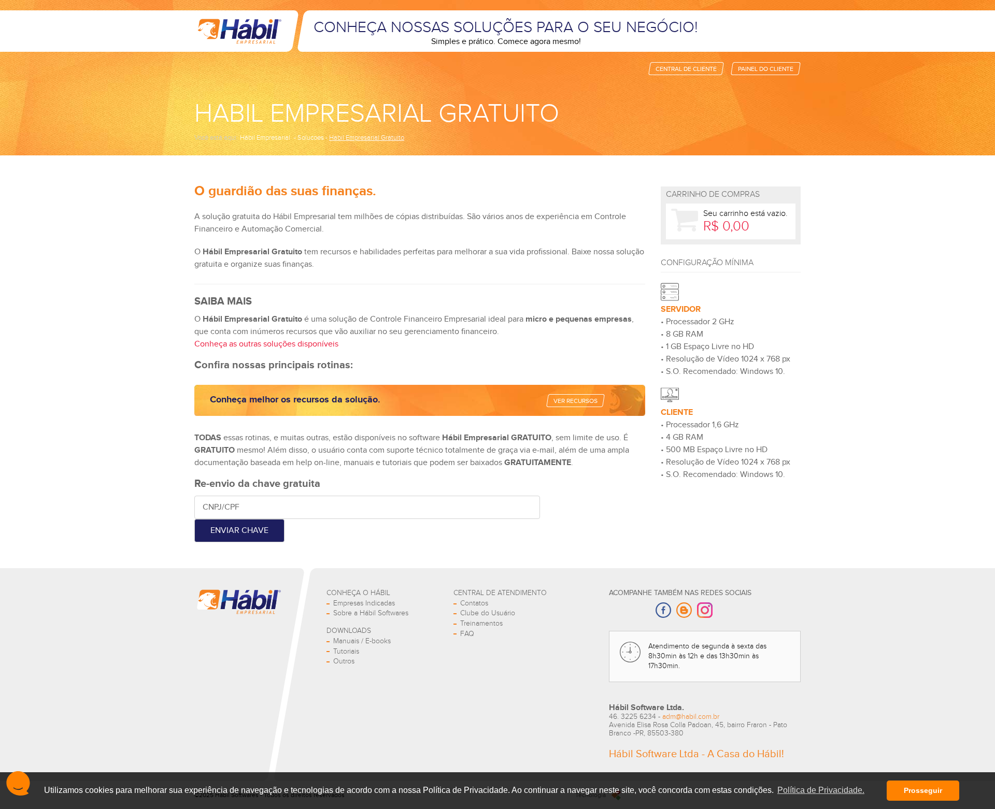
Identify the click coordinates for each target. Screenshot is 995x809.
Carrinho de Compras (713, 194)
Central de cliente (686, 69)
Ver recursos (575, 400)
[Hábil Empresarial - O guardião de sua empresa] (238, 31)
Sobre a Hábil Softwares (370, 613)
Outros (343, 661)
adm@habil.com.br (690, 717)
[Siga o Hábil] (705, 611)
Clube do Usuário (487, 613)
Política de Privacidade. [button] (820, 790)
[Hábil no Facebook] (663, 611)
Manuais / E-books (362, 641)
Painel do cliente (765, 69)
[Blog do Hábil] (684, 611)
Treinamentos (481, 623)
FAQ (467, 634)
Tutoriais (346, 651)
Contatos (474, 603)
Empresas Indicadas (364, 603)
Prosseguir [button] (923, 790)
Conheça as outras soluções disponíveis (266, 344)
